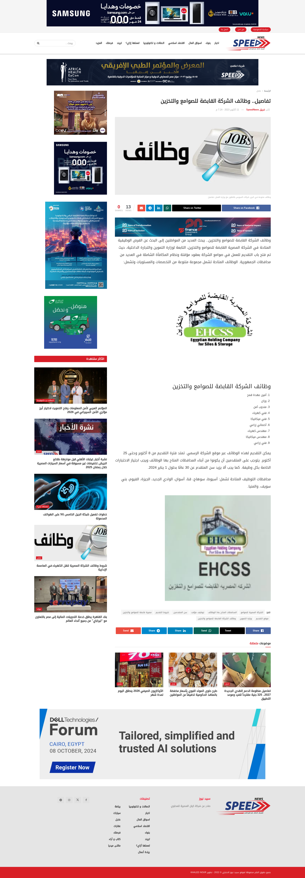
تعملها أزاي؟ (42, 506)
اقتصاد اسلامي (176, 43)
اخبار (216, 43)
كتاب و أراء (115, 839)
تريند (119, 43)
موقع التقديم (262, 619)
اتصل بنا (224, 29)
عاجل (258, 91)
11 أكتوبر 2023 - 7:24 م (227, 109)
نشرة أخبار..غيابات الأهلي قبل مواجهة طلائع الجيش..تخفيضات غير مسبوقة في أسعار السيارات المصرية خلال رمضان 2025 (72, 463)
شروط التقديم (162, 612)
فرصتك (109, 43)
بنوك (208, 43)
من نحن (241, 29)
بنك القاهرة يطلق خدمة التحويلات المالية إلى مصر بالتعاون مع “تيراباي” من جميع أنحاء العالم (71, 618)
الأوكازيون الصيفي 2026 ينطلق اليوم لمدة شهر (140, 692)
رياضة (118, 806)
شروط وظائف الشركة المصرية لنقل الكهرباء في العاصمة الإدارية (72, 567)
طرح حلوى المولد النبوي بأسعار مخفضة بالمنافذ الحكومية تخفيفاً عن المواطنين (193, 692)
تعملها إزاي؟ (132, 43)
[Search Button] (37, 43)
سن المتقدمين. (180, 612)
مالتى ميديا (114, 845)
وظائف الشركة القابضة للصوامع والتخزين (217, 619)
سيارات (117, 813)
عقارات (117, 826)
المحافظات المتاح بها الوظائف (222, 612)
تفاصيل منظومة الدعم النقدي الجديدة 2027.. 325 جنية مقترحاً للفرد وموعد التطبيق (247, 695)
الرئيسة (267, 91)
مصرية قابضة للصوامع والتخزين (137, 612)
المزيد (99, 43)
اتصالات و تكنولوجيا (153, 43)
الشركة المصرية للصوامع (252, 612)
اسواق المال (195, 43)
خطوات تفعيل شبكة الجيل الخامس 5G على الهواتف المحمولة (75, 516)
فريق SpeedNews (255, 109)
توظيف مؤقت (197, 612)
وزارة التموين (246, 619)
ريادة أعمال (144, 852)
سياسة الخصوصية (260, 29)
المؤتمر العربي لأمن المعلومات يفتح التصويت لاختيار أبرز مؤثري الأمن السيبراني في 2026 (73, 410)
